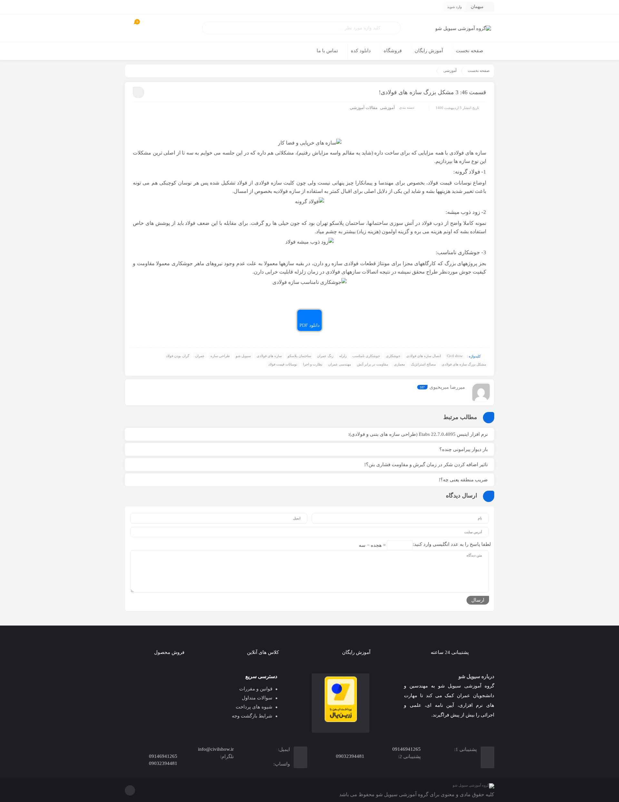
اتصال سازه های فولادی (423, 356)
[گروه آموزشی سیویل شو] (463, 28)
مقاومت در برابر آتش (372, 364)
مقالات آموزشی (364, 107)
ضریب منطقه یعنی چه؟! (463, 479)
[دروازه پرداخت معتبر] (340, 699)
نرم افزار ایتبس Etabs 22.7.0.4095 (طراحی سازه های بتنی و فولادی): (418, 434)
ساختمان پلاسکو (299, 356)
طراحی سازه (220, 356)
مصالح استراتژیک (423, 364)
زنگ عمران (325, 356)
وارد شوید (454, 7)
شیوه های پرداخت (254, 706)
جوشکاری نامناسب (366, 356)
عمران (200, 356)
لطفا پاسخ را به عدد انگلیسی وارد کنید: (452, 544)
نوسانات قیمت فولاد (282, 364)
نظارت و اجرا (312, 364)
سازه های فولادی (269, 356)
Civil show (455, 356)
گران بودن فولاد (177, 356)
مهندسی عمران (339, 364)
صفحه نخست (478, 71)
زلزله (343, 356)
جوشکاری (393, 356)
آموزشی (450, 71)
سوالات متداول (257, 697)
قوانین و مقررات (255, 688)
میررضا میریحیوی (447, 387)
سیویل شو (243, 356)
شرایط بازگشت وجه (252, 715)
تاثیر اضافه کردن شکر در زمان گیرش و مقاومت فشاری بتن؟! (426, 464)
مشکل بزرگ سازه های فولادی (464, 364)
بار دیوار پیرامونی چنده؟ (463, 449)
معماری (399, 364)
